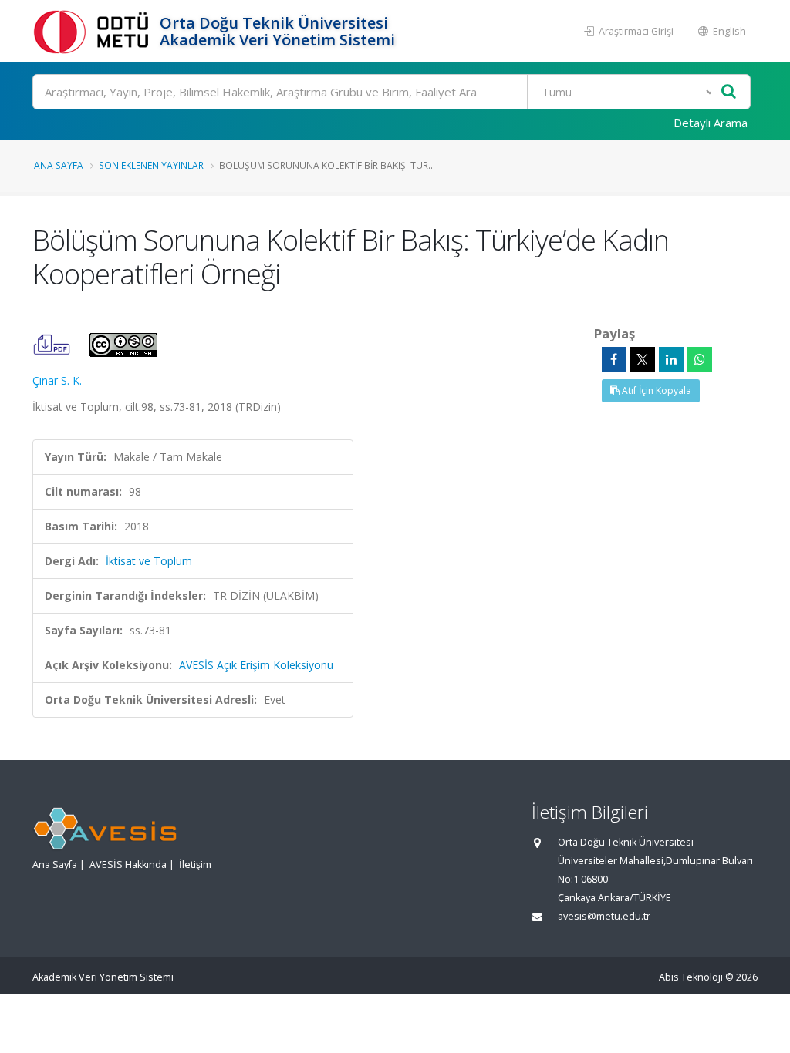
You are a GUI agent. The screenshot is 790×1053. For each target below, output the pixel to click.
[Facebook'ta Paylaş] (614, 359)
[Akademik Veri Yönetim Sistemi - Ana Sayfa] (94, 31)
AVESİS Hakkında (128, 864)
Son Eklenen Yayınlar (151, 165)
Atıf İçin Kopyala (655, 390)
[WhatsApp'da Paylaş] (699, 359)
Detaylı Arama (711, 122)
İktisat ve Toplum (149, 560)
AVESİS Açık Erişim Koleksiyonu (256, 665)
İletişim (195, 864)
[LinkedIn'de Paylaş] (671, 359)
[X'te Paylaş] (642, 359)
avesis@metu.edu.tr (604, 916)
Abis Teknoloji (691, 977)
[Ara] (728, 92)
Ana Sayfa (58, 165)
